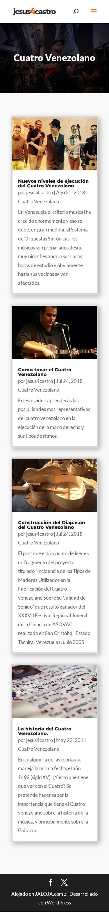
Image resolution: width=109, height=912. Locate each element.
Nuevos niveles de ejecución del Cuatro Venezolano (53, 183)
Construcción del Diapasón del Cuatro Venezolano (51, 525)
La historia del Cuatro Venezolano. (45, 731)
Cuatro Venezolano (38, 201)
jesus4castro (39, 192)
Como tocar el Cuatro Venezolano (45, 372)
